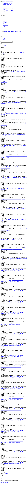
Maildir (4, 482)
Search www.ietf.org (7, 3)
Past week (5, 23)
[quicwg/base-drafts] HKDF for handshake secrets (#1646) (13, 199)
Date (4, 38)
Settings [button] (4, 9)
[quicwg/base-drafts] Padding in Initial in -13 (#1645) (11, 239)
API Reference (12, 8)
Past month (5, 25)
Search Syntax (6, 8)
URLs (8, 482)
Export (4, 45)
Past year (5, 26)
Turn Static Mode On (10, 10)
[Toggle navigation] (12, 1)
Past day (5, 22)
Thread (4, 39)
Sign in (4, 11)
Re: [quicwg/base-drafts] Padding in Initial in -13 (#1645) (13, 248)
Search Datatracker (7, 4)
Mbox (2, 482)
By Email (13, 31)
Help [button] (4, 6)
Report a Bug (7, 31)
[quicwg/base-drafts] (13, 61)
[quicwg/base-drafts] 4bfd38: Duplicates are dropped (15, 71)
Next (6, 473)
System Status (18, 31)
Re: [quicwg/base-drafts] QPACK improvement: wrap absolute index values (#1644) (12, 270)
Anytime (5, 21)
